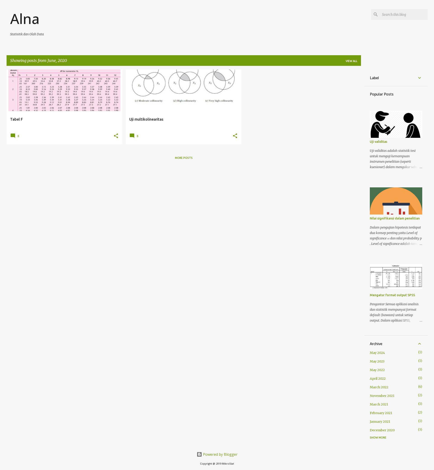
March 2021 (379, 404)
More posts (184, 157)
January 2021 (380, 422)
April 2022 (378, 379)
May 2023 (377, 361)
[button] (116, 136)
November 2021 (382, 396)
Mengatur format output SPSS (392, 295)
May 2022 (377, 370)
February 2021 (381, 413)
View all (351, 61)
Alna (25, 18)
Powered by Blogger (220, 454)
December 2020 (382, 430)
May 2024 (377, 353)
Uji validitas (378, 141)
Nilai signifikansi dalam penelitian (395, 218)
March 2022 (379, 387)
